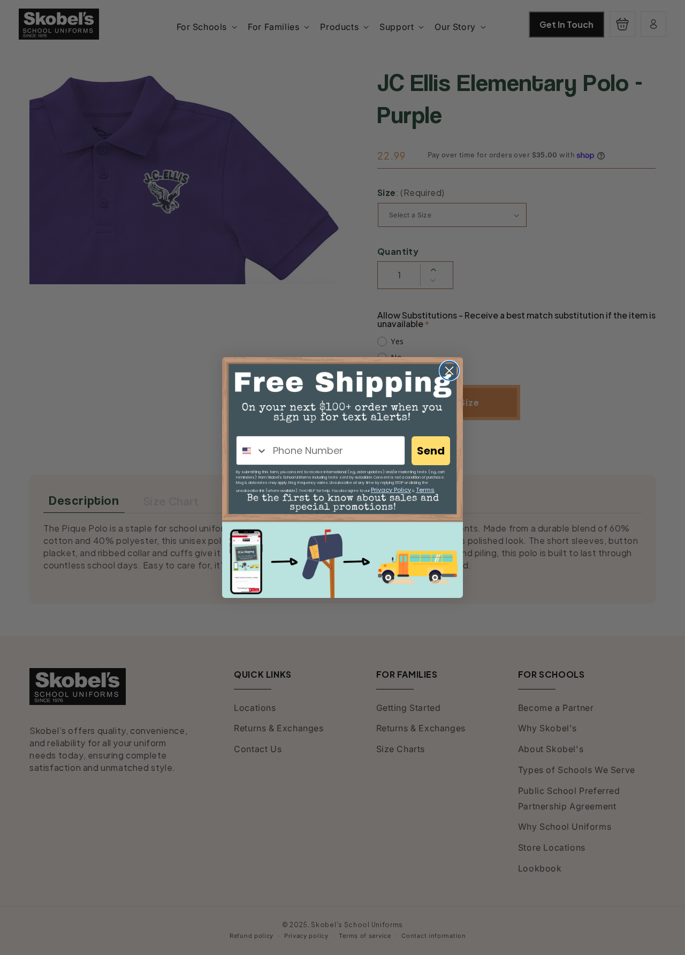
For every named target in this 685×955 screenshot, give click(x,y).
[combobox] (252, 450)
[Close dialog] (449, 370)
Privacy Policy (391, 490)
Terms (425, 490)
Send (431, 450)
